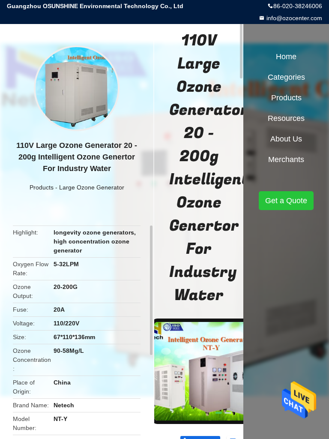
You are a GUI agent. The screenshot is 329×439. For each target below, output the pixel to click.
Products (42, 187)
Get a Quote (286, 200)
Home (286, 56)
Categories (286, 77)
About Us (286, 139)
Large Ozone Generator (91, 187)
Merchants (286, 159)
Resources (286, 118)
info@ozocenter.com (293, 18)
